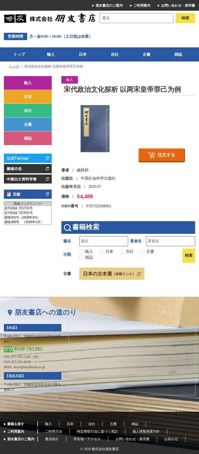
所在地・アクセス (87, 439)
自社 (115, 54)
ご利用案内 (141, 5)
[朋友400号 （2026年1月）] (27, 222)
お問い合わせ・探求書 (178, 5)
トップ (19, 54)
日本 (83, 54)
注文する (166, 154)
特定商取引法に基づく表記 (97, 431)
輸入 (51, 54)
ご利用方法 (53, 431)
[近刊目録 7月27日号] (27, 208)
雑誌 (178, 54)
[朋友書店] (50, 18)
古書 (146, 54)
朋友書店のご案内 (109, 5)
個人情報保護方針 (146, 431)
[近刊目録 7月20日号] (27, 213)
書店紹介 (52, 439)
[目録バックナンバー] (27, 203)
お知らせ (171, 439)
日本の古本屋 (109, 273)
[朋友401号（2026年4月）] (27, 217)
